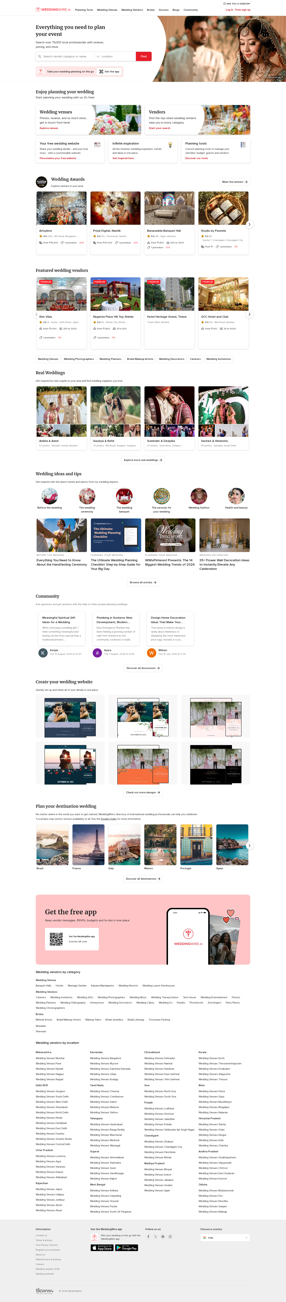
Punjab (148, 1102)
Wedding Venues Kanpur (49, 1172)
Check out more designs (141, 792)
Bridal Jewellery (114, 1019)
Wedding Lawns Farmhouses (159, 985)
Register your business (48, 1249)
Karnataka (96, 1052)
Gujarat (94, 1151)
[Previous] (36, 224)
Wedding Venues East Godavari (216, 1173)
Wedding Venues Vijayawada (215, 1162)
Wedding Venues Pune (48, 1063)
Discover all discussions (141, 668)
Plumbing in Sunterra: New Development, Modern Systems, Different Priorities (116, 622)
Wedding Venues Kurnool (213, 1178)
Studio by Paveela (213, 231)
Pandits (181, 1002)
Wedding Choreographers (50, 1008)
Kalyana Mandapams (102, 985)
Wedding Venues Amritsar (159, 1113)
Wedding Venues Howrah (104, 1201)
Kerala (202, 1052)
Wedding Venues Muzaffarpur (215, 1102)
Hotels (59, 985)
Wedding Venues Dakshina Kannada (110, 1068)
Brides (151, 10)
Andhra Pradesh (208, 1151)
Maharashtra (43, 1052)
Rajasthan (42, 1183)
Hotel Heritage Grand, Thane (167, 317)
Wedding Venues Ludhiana (159, 1108)
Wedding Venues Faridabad (51, 1123)
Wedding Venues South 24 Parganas (110, 1211)
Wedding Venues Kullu (211, 1140)
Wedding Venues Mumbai (50, 1058)
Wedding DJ (165, 1002)
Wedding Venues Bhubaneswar (216, 1190)
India (210, 1237)
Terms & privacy (44, 1240)
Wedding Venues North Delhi (52, 1112)
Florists (236, 997)
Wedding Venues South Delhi (52, 1096)
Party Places (233, 1002)
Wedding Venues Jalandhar (159, 1119)
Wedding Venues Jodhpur (50, 1199)
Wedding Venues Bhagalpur (214, 1107)
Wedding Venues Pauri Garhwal (161, 1074)
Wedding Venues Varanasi (50, 1166)
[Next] (249, 224)
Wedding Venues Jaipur (49, 1189)
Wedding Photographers (79, 359)
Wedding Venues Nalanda (213, 1112)
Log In (229, 9)
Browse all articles (141, 582)
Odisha (203, 1184)
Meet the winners (232, 182)
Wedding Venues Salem (103, 1102)
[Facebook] (148, 1237)
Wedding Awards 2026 (47, 1269)
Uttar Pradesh (44, 1150)
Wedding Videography (73, 1002)
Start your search (159, 128)
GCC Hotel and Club (214, 317)
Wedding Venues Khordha (213, 1201)
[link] (62, 418)
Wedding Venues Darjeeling (105, 1195)
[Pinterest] (163, 1237)
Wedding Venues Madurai (104, 1107)
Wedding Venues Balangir (213, 1211)
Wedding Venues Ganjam (213, 1206)
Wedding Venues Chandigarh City (163, 1147)
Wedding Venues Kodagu (104, 1079)
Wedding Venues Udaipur (50, 1194)
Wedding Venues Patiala (158, 1124)
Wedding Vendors (132, 10)
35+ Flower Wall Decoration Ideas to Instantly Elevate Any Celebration (224, 564)
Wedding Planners (110, 359)
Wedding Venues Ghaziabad (52, 1107)
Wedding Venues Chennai (104, 1091)
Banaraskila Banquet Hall (164, 231)
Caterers (195, 359)
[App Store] (102, 1250)
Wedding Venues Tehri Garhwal (161, 1079)
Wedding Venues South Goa (160, 1096)
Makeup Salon (93, 1019)
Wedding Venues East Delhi (51, 1128)
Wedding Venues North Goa (160, 1091)
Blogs (176, 10)
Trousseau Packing (159, 1019)
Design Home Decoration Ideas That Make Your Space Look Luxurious (168, 622)
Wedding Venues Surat (103, 1168)
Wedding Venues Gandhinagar (107, 1173)
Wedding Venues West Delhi (52, 1102)
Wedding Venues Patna (212, 1091)
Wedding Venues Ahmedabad (107, 1157)
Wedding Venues (107, 10)
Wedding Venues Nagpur (50, 1074)
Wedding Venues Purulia (103, 1206)
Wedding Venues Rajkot (103, 1178)
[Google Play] (126, 1250)
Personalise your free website (58, 158)
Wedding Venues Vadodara (105, 1162)
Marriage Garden (77, 985)
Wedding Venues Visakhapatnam (217, 1157)
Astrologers (214, 1002)
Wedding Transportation (164, 997)
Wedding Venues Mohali (157, 1157)
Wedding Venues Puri (211, 1195)
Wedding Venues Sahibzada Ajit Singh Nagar (169, 1129)
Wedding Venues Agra (48, 1161)
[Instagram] (170, 1237)
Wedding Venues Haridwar (159, 1068)
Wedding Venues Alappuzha (214, 1074)
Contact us (41, 1235)
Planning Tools (84, 10)
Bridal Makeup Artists (140, 359)
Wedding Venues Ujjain (157, 1190)
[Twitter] (156, 1237)
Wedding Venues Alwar (49, 1210)
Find (144, 56)
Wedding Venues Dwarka (50, 1133)
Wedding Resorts (128, 985)
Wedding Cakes (145, 1002)
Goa (146, 1085)
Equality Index (109, 819)
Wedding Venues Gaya (211, 1096)
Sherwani (41, 1031)
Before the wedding (49, 507)
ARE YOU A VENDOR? (238, 3)
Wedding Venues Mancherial (106, 1135)
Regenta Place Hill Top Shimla (113, 317)
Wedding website (45, 1273)
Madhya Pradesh (154, 1163)
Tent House (189, 997)
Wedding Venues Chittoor (213, 1168)
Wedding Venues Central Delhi (53, 1144)
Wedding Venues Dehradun (159, 1058)
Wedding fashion (199, 507)
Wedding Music (138, 997)
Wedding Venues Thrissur (213, 1079)
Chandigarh (151, 1135)
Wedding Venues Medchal (104, 1140)
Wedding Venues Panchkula (159, 1152)
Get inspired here (123, 158)
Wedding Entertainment (214, 997)
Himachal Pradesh (210, 1118)
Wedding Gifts (85, 997)
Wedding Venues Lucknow (51, 1156)
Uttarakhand (152, 1052)
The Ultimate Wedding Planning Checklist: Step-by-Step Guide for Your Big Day (116, 564)
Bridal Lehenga (136, 1019)
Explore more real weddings (141, 460)
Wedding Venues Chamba (213, 1145)
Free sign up (242, 9)
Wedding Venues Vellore (104, 1112)
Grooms (164, 10)
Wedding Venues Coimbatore (106, 1096)
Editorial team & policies (48, 1259)
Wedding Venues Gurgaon (50, 1091)
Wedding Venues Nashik (49, 1068)
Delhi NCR (42, 1085)
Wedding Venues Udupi (103, 1074)
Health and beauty (236, 507)
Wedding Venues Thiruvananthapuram (220, 1063)
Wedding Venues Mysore (104, 1063)
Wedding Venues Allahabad (51, 1177)
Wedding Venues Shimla (212, 1124)
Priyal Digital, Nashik (107, 231)
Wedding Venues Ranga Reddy (107, 1129)
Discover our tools (196, 158)
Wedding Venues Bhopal (158, 1169)
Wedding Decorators (171, 359)
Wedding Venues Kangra (212, 1135)
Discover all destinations (141, 878)
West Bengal (97, 1184)
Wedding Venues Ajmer (49, 1205)
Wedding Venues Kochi (211, 1058)
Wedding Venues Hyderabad (106, 1124)
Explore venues (49, 128)
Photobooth (196, 1002)
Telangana (96, 1118)
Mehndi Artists (44, 1019)
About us (40, 1254)
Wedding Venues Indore (157, 1174)
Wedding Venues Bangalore (105, 1058)
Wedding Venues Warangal (105, 1145)
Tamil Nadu (97, 1085)
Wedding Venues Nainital (158, 1063)
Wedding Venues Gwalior (158, 1185)
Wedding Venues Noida (49, 1117)
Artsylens (45, 231)
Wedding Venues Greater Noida (54, 1139)
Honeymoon (97, 1002)
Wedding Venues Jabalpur (159, 1180)
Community (191, 10)
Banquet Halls (43, 985)
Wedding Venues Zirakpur (158, 1141)
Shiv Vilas (45, 317)
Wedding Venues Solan (212, 1129)
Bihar (202, 1085)
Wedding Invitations (218, 359)
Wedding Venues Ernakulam (214, 1068)
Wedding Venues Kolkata (104, 1190)
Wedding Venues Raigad (49, 1079)
